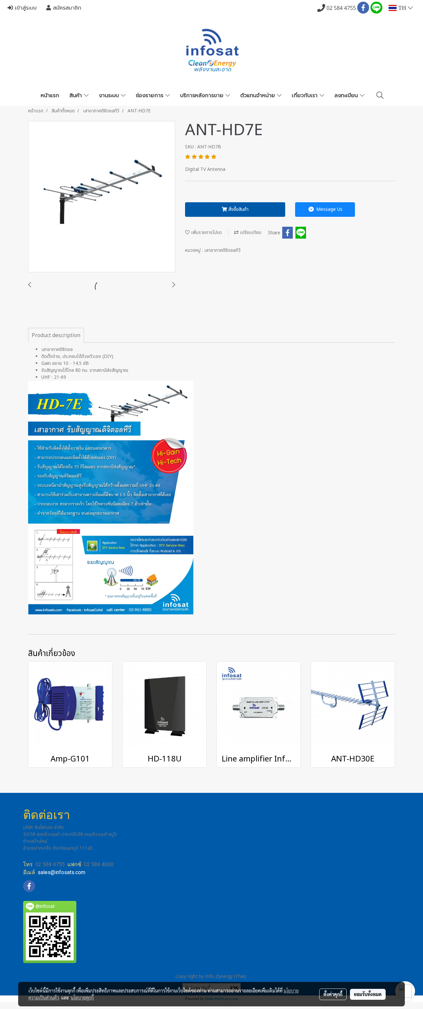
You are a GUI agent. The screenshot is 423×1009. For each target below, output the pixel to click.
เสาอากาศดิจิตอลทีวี (222, 250)
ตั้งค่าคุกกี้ (333, 994)
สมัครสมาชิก (66, 8)
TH (402, 8)
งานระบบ (110, 95)
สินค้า (76, 95)
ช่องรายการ (150, 95)
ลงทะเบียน (347, 95)
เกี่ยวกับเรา (306, 95)
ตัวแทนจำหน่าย (258, 95)
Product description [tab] (56, 335)
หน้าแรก (50, 95)
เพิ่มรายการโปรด (206, 232)
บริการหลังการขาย (202, 95)
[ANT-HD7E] (101, 197)
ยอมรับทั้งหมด (368, 994)
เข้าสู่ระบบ (25, 8)
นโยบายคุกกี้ (82, 997)
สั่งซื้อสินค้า (238, 209)
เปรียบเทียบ (250, 232)
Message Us (328, 209)
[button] (380, 95)
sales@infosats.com (61, 872)
